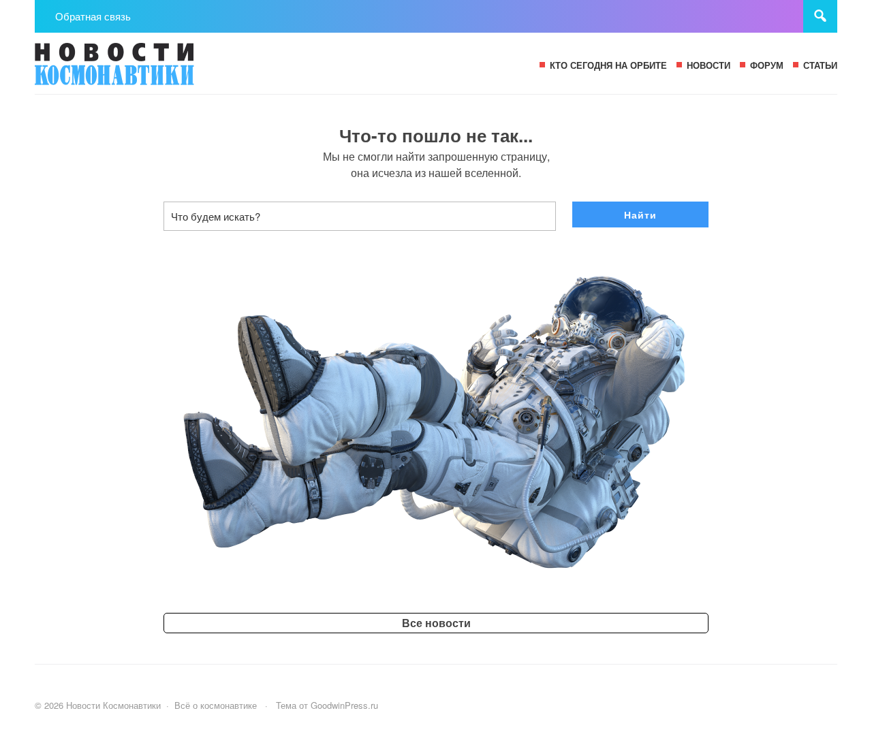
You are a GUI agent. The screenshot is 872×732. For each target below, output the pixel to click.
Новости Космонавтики (137, 70)
